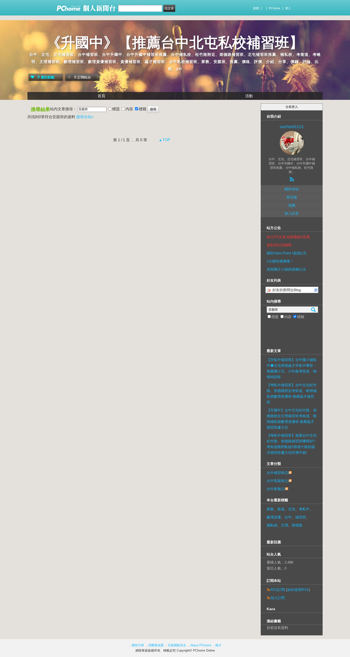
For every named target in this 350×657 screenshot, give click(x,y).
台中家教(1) (276, 489)
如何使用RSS (298, 590)
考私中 (304, 509)
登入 (288, 8)
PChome (274, 8)
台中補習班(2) (278, 473)
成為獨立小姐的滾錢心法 (286, 269)
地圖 (291, 205)
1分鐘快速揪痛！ (280, 261)
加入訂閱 (277, 598)
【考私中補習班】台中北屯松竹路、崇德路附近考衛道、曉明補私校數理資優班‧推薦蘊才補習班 (292, 393)
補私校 (272, 525)
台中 (288, 517)
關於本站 (292, 189)
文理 (284, 525)
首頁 (101, 96)
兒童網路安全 (177, 645)
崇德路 (297, 525)
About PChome (200, 645)
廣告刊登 (138, 645)
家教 (270, 509)
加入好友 (292, 213)
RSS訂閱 (277, 590)
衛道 (281, 509)
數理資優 (274, 517)
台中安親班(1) (278, 481)
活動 (249, 96)
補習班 (300, 517)
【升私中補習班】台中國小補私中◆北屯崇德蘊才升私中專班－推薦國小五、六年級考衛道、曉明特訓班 (292, 368)
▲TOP (164, 140)
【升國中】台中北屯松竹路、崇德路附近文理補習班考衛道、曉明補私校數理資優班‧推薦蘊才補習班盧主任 (292, 418)
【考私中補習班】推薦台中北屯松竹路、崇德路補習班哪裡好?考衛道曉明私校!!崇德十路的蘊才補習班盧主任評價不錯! (292, 443)
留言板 (291, 197)
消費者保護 (156, 645)
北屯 (291, 509)
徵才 (218, 645)
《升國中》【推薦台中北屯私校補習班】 (175, 43)
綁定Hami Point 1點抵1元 (286, 253)
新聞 (256, 8)
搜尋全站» (85, 117)
